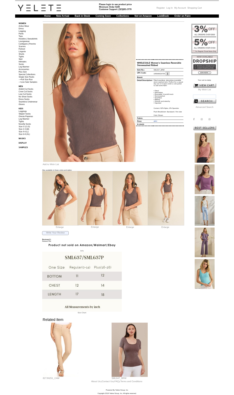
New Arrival (62, 15)
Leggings (23, 111)
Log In (169, 8)
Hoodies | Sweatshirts (28, 39)
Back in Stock (82, 15)
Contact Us (107, 381)
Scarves (22, 46)
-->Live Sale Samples (28, 82)
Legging (22, 31)
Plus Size (23, 72)
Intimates (22, 62)
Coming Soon (103, 15)
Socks (21, 64)
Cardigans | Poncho (27, 44)
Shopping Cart (194, 8)
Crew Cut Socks (25, 92)
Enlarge (60, 227)
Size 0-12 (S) (24, 127)
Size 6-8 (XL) (24, 134)
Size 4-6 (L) (24, 132)
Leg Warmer (24, 67)
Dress (21, 29)
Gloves (22, 104)
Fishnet (22, 49)
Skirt (20, 59)
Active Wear (24, 26)
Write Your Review (55, 232)
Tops (21, 36)
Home (47, 15)
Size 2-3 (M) (24, 129)
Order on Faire (182, 15)
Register (160, 8)
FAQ (116, 381)
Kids (21, 108)
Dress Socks (24, 99)
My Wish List (204, 89)
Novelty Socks (25, 124)
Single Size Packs (26, 77)
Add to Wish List (51, 164)
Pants (21, 34)
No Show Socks (25, 97)
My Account (180, 8)
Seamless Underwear (28, 102)
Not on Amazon (143, 15)
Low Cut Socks (25, 94)
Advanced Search (204, 107)
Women (22, 23)
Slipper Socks (25, 114)
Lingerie (22, 51)
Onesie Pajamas (26, 116)
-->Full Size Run (26, 79)
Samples (23, 147)
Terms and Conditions (131, 381)
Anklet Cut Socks (26, 89)
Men (21, 86)
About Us (95, 381)
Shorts (21, 54)
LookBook (163, 15)
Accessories (24, 69)
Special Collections (27, 74)
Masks (22, 138)
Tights (21, 57)
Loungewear (24, 41)
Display (23, 143)
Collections (122, 15)
